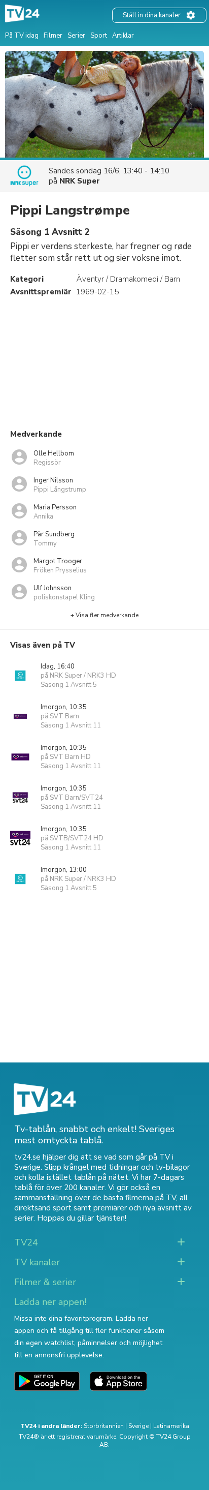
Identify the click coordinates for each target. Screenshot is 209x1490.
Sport (98, 35)
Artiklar (123, 35)
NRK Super (79, 181)
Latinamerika (171, 1426)
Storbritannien (104, 1426)
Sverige (138, 1426)
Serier (76, 35)
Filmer (53, 35)
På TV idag (22, 35)
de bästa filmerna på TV (134, 1198)
